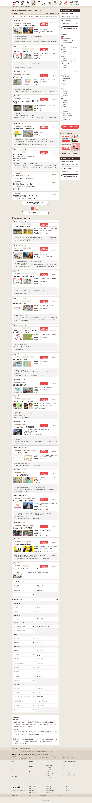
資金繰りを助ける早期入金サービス (69, 773)
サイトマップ (48, 777)
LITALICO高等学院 (66, 790)
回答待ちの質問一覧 (32, 780)
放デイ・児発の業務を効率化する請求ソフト (71, 763)
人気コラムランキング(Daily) (17, 767)
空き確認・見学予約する (44, 24)
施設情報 (31, 761)
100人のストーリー (15, 773)
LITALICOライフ (65, 788)
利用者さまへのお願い (50, 773)
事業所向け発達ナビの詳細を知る (70, 153)
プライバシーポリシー (62, 795)
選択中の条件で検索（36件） (70, 127)
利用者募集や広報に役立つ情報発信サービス (71, 765)
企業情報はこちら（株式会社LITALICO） (19, 790)
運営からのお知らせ (49, 775)
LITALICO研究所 (49, 792)
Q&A (30, 771)
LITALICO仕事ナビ (49, 786)
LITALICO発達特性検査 (50, 790)
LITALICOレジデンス (32, 792)
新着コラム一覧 (15, 769)
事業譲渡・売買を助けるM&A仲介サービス (70, 775)
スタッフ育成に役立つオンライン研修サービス (71, 767)
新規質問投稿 (31, 774)
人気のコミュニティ (16, 781)
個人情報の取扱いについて (45, 795)
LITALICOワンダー (49, 788)
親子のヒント (32, 766)
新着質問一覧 (31, 776)
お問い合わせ (48, 771)
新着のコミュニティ (16, 783)
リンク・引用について (50, 769)
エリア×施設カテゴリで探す (34, 763)
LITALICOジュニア (32, 788)
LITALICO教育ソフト (32, 790)
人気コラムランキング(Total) (17, 763)
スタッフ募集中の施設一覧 (52, 13)
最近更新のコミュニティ (16, 779)
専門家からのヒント (32, 769)
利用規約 (30, 795)
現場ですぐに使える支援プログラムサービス (71, 769)
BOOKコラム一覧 (15, 771)
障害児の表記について (16, 795)
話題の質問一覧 (32, 778)
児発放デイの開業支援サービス (68, 771)
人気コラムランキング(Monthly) (18, 765)
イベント (48, 761)
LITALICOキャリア (66, 786)
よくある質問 (48, 767)
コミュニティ (15, 776)
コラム (13, 761)
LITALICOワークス (32, 786)
